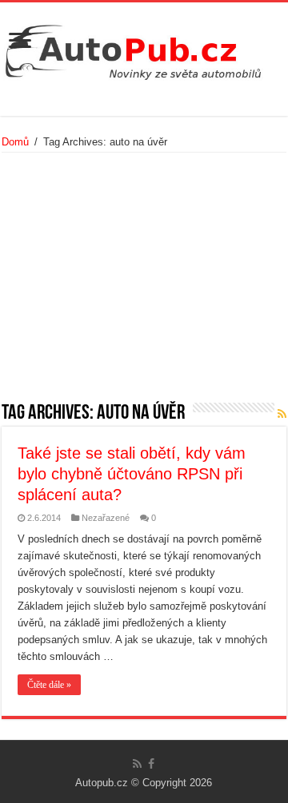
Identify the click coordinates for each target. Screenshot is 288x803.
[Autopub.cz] (144, 48)
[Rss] (137, 763)
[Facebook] (151, 763)
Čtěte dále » (49, 684)
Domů (15, 142)
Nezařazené (106, 518)
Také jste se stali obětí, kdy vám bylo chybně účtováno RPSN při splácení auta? (132, 473)
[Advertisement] (144, 283)
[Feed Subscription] (282, 413)
